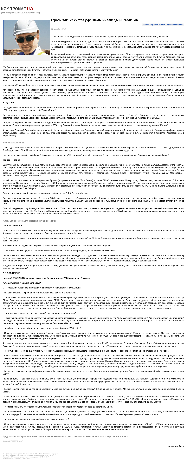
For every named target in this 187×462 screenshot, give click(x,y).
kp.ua (181, 446)
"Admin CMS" (17, 458)
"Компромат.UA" (28, 454)
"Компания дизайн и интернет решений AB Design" (30, 457)
